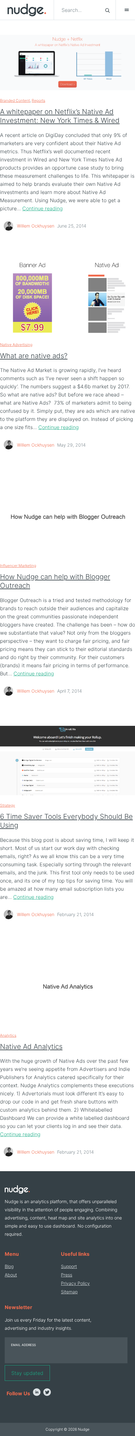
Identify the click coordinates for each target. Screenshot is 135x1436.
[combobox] (79, 10)
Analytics (8, 1035)
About (11, 1274)
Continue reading (42, 208)
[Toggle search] (107, 10)
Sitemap (69, 1291)
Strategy (7, 805)
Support (69, 1266)
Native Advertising (16, 344)
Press (66, 1274)
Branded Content (15, 100)
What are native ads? (34, 356)
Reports (38, 100)
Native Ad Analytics (31, 1046)
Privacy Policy (75, 1283)
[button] (123, 10)
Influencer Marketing (18, 565)
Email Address (23, 1345)
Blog (9, 1266)
